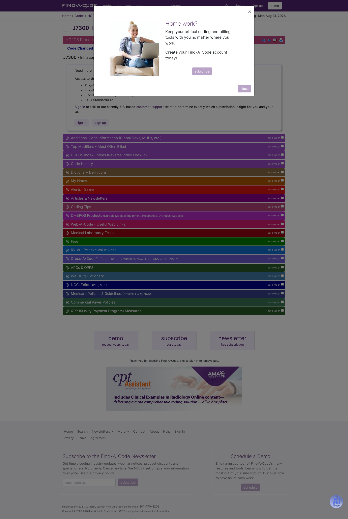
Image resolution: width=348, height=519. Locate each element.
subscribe (202, 71)
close (244, 89)
